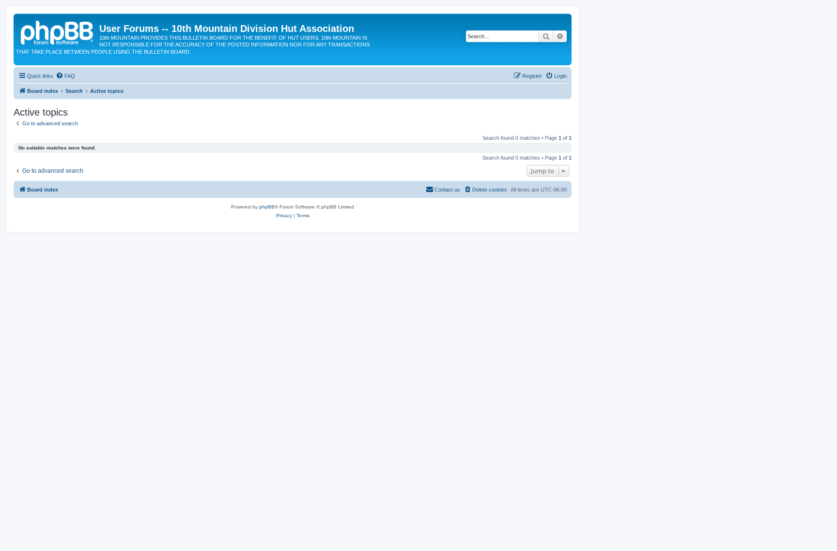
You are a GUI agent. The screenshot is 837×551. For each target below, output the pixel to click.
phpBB (267, 206)
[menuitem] (65, 76)
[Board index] (57, 31)
